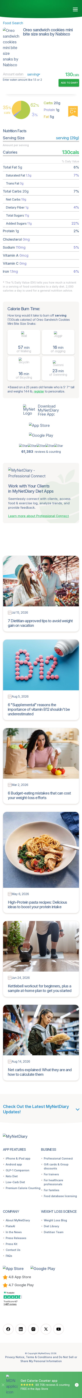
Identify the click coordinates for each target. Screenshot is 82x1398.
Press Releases (16, 1238)
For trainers (51, 1174)
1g (51, 110)
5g (49, 117)
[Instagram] (33, 1329)
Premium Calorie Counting (23, 1188)
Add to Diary (69, 82)
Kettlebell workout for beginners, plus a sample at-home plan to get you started (40, 988)
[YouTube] (58, 1329)
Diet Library (51, 1226)
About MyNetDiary (18, 1220)
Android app (14, 1164)
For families (51, 1190)
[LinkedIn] (20, 1329)
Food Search (13, 23)
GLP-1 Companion (17, 1170)
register (39, 391)
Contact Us (13, 1249)
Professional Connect (58, 1158)
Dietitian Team (53, 1232)
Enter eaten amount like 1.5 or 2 (22, 79)
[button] (41, 425)
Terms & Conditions (39, 1357)
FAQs (9, 1255)
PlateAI (10, 1226)
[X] (46, 1329)
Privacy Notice (14, 1357)
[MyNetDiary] (25, 8)
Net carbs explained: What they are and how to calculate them (40, 1072)
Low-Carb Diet (15, 1182)
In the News (14, 1232)
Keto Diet (12, 1176)
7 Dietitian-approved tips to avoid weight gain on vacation (40, 623)
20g (52, 103)
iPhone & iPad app (18, 1158)
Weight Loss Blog (55, 1220)
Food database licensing (60, 1196)
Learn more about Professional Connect (38, 516)
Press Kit (11, 1244)
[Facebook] (8, 1329)
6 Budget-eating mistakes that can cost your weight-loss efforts (39, 795)
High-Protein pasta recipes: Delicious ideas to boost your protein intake (37, 904)
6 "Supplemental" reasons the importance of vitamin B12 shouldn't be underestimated (39, 709)
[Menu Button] (75, 9)
